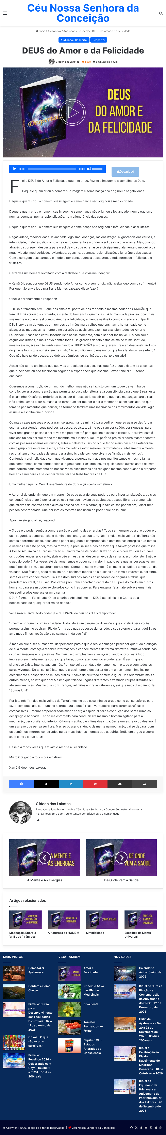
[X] (46, 784)
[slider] (98, 168)
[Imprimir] (144, 784)
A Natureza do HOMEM (63, 932)
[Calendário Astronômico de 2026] (125, 973)
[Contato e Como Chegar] (14, 991)
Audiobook (54, 31)
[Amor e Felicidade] (69, 973)
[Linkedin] (71, 784)
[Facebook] (21, 784)
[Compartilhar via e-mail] (119, 784)
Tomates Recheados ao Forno (93, 1026)
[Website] (38, 820)
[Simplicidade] (102, 919)
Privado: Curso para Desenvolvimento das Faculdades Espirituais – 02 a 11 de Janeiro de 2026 (40, 1016)
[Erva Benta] (69, 1009)
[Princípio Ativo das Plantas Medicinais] (69, 991)
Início (41, 31)
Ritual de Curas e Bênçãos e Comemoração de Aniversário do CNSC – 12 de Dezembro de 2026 (150, 998)
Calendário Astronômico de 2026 (150, 972)
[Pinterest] (95, 784)
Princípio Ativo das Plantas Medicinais (94, 990)
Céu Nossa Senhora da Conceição (93, 1127)
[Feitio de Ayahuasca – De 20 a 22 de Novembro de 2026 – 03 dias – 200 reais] (125, 1024)
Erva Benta (91, 1004)
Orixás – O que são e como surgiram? (38, 1041)
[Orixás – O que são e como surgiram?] (14, 1042)
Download (127, 171)
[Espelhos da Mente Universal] (141, 919)
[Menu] (5, 14)
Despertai (99, 40)
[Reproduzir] (15, 169)
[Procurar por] (161, 14)
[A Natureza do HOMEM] (64, 919)
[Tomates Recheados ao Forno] (69, 1027)
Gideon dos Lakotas (67, 61)
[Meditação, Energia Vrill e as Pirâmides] (25, 919)
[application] (57, 169)
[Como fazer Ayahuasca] (14, 973)
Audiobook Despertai (76, 31)
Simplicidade (95, 932)
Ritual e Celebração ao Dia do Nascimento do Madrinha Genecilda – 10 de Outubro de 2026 (151, 1060)
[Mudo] (89, 169)
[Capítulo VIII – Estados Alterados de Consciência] (69, 1045)
